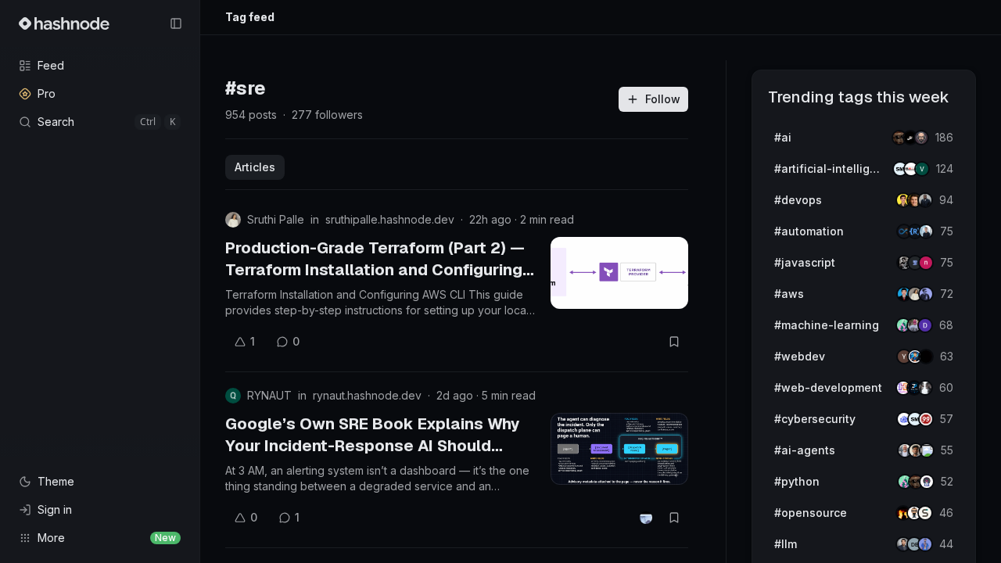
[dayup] (922, 169)
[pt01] (925, 325)
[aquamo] (925, 388)
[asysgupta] (926, 294)
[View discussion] (646, 517)
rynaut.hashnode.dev (367, 395)
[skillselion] (925, 513)
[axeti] (926, 231)
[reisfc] (927, 450)
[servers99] (926, 419)
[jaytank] (927, 481)
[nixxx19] (926, 263)
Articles (255, 167)
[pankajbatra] (925, 544)
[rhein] (926, 356)
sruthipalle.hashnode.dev (389, 219)
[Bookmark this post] (674, 342)
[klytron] (925, 200)
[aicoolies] (921, 137)
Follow (662, 99)
